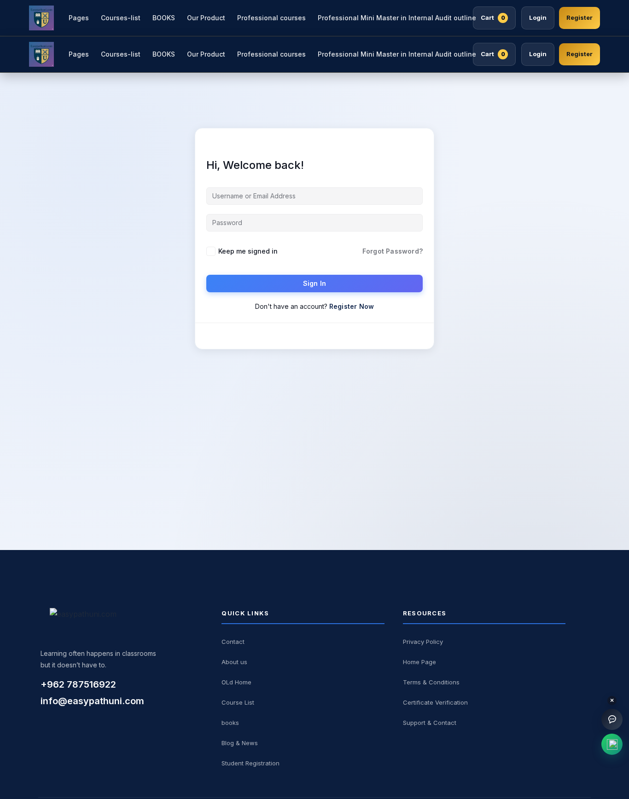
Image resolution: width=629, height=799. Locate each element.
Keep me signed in (248, 251)
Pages (79, 18)
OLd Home (236, 682)
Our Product (206, 18)
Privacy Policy (423, 641)
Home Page (419, 662)
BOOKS (163, 18)
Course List (237, 702)
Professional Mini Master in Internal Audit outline (397, 18)
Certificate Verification (435, 702)
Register (579, 17)
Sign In (314, 283)
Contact (233, 641)
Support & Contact (429, 722)
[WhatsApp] (612, 744)
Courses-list (120, 18)
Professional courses (271, 18)
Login (538, 17)
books (230, 722)
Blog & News (239, 743)
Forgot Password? (392, 251)
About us (234, 662)
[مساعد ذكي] (612, 719)
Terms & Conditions (431, 682)
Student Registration (250, 763)
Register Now (351, 306)
